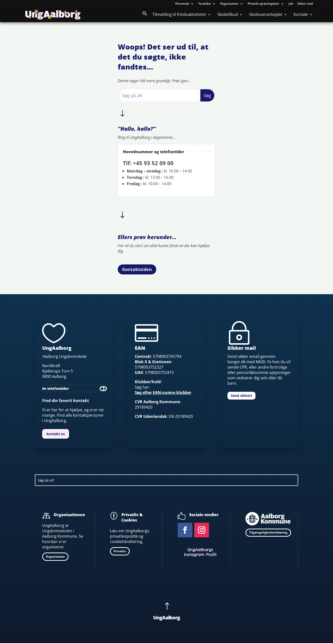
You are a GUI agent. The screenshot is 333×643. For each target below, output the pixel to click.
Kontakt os (55, 434)
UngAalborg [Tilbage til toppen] (166, 617)
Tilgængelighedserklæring (268, 532)
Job (291, 4)
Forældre (204, 4)
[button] (144, 16)
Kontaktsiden (137, 269)
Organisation (229, 4)
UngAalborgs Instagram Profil (200, 552)
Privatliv (120, 551)
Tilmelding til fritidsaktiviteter (179, 15)
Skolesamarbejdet (265, 15)
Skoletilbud (227, 15)
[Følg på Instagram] (201, 530)
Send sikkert (241, 395)
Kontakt (301, 15)
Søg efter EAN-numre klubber (163, 392)
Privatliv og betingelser (263, 4)
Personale (182, 4)
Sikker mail (305, 4)
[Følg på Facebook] (185, 530)
